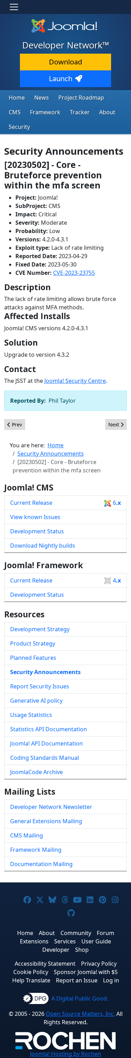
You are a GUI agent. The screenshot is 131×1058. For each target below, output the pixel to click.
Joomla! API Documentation (46, 743)
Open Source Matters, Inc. (80, 1014)
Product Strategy (32, 643)
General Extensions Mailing (46, 821)
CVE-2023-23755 (74, 273)
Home (17, 97)
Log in (111, 980)
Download (65, 62)
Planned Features (33, 658)
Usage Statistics (31, 715)
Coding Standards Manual (44, 758)
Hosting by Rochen (65, 1054)
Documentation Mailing (41, 864)
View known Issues (35, 517)
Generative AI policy (36, 700)
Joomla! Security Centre (75, 381)
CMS (15, 112)
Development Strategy (40, 629)
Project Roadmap (81, 97)
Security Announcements (45, 672)
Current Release (65, 503)
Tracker (80, 112)
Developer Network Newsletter (51, 807)
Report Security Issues (39, 686)
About (107, 112)
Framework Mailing (35, 850)
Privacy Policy (99, 963)
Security (19, 127)
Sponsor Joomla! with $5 (86, 972)
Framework (45, 112)
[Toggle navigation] (14, 7)
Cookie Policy (30, 972)
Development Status (37, 531)
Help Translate (31, 980)
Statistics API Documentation (48, 729)
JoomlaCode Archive (36, 772)
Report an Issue (76, 980)
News (41, 97)
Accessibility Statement (45, 963)
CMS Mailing (26, 835)
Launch (60, 78)
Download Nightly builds (42, 545)
